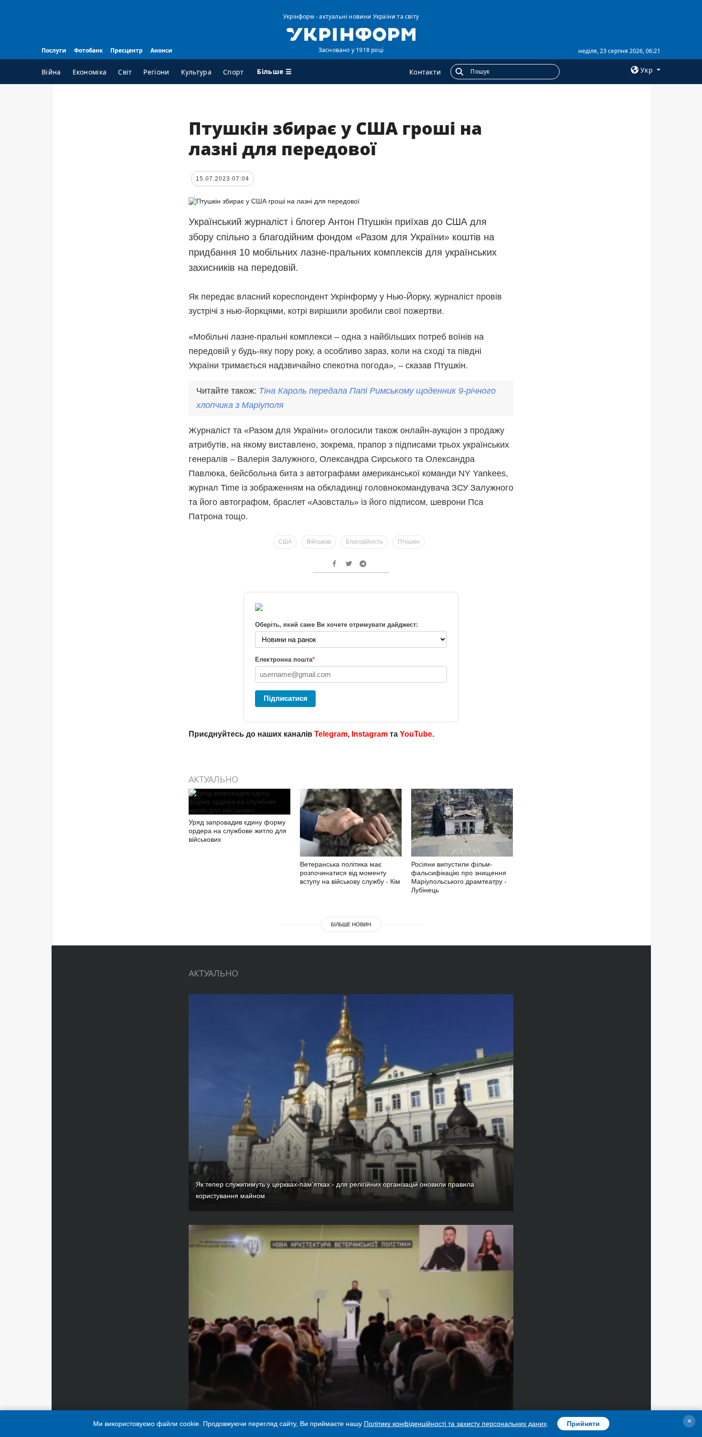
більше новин (351, 924)
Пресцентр (126, 50)
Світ (125, 71)
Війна (51, 71)
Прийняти (583, 1423)
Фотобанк (88, 50)
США (285, 541)
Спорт (233, 71)
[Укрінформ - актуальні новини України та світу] (351, 33)
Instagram (369, 734)
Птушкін (409, 541)
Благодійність (364, 541)
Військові (319, 541)
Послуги (54, 50)
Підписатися (286, 698)
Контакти (425, 71)
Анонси (161, 50)
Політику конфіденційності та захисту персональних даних (455, 1423)
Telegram (331, 734)
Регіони (156, 71)
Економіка (90, 71)
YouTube (416, 734)
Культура (196, 71)
